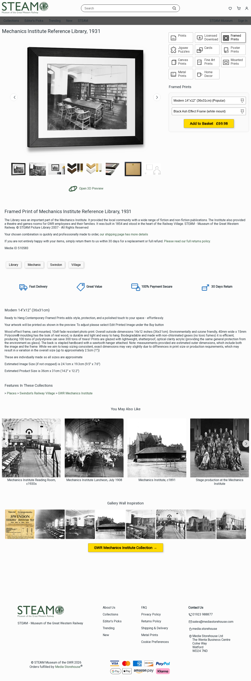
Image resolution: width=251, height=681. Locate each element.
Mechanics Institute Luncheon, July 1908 (94, 480)
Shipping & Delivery (154, 628)
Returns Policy (151, 621)
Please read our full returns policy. (187, 241)
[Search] (174, 8)
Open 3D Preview (90, 188)
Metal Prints (149, 635)
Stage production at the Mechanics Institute (219, 482)
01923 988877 (202, 614)
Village (76, 265)
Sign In (242, 21)
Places (11, 393)
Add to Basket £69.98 (209, 123)
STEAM (83, 21)
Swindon (56, 265)
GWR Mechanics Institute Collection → (125, 547)
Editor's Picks (34, 21)
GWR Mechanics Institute (75, 393)
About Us (109, 607)
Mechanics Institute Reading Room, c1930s (31, 482)
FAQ (144, 607)
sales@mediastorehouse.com (212, 622)
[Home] (26, 13)
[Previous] (13, 97)
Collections (11, 21)
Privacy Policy (151, 614)
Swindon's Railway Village (37, 393)
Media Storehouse (67, 667)
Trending (55, 21)
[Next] (157, 97)
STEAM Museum (221, 21)
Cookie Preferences (155, 642)
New (69, 21)
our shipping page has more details (124, 234)
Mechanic (34, 265)
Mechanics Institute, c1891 (157, 480)
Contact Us (195, 607)
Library (13, 265)
